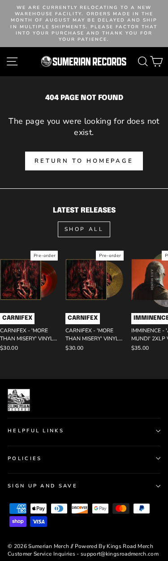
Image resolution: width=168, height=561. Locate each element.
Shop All (84, 229)
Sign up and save (43, 486)
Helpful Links (36, 430)
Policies (25, 458)
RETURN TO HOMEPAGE (84, 161)
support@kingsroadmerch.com (120, 553)
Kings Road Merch (130, 546)
